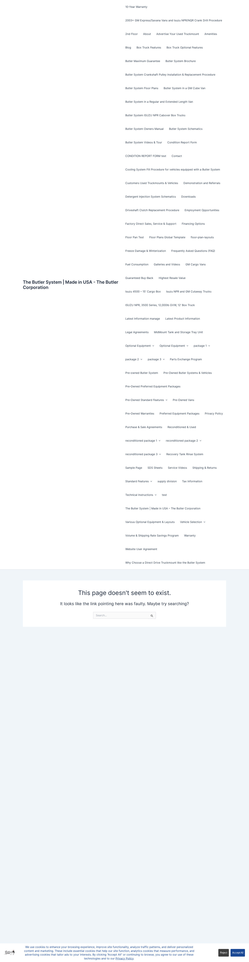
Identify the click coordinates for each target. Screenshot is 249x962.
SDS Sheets (155, 467)
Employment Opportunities (202, 210)
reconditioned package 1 (141, 440)
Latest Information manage (142, 318)
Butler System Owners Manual (144, 128)
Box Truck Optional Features (185, 47)
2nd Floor (131, 34)
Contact (177, 156)
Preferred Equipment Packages (179, 413)
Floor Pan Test (134, 237)
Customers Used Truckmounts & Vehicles (151, 183)
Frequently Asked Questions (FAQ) (193, 250)
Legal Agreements (137, 332)
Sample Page (133, 467)
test (164, 495)
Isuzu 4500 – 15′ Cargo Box (143, 291)
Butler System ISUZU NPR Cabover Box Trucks (155, 115)
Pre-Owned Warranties (139, 413)
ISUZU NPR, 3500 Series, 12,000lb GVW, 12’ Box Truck (160, 305)
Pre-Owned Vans (183, 400)
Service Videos (177, 467)
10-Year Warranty (136, 6)
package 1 (200, 345)
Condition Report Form (182, 142)
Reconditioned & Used (182, 427)
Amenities (210, 34)
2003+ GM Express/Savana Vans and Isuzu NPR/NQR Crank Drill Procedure (173, 20)
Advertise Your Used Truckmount (177, 34)
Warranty (190, 535)
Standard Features (137, 481)
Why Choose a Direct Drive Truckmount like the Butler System (165, 562)
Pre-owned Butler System (141, 372)
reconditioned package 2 (182, 440)
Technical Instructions (139, 495)
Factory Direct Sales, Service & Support (150, 223)
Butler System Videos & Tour (143, 142)
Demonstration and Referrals (201, 183)
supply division (167, 481)
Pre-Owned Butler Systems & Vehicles (187, 372)
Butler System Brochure (180, 61)
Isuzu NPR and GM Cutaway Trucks (188, 291)
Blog (128, 47)
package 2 (132, 359)
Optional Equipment (138, 345)
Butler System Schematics (185, 128)
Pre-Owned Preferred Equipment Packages (152, 386)
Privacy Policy (214, 413)
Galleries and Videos (167, 264)
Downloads (188, 196)
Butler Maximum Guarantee (142, 61)
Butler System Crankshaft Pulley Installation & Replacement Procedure (170, 74)
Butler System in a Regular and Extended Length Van (159, 101)
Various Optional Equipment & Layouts (150, 522)
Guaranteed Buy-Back (139, 278)
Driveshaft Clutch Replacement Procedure (152, 210)
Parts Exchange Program (186, 359)
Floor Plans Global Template (167, 237)
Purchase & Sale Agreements (143, 427)
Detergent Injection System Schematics (150, 196)
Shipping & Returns (204, 467)
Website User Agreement (141, 549)
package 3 (154, 359)
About (147, 34)
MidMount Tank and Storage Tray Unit (178, 332)
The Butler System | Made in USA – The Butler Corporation (162, 508)
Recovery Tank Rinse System (184, 454)
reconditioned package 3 (141, 454)
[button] (152, 345)
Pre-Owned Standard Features (144, 400)
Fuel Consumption (136, 264)
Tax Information (192, 481)
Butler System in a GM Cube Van (184, 88)
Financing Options (193, 223)
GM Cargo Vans (195, 264)
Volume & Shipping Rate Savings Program (152, 535)
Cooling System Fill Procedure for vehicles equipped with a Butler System (172, 169)
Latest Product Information (182, 318)
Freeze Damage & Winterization (145, 250)
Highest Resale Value (172, 278)
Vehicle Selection (191, 522)
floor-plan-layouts (202, 237)
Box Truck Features (149, 47)
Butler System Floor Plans (141, 88)
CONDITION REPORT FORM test (145, 156)
